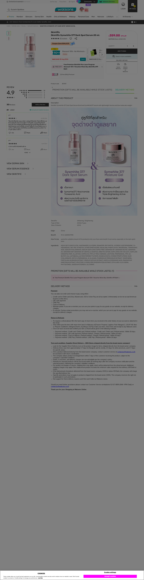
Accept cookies (110, 576)
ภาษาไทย (40, 578)
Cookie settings (110, 572)
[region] (72, 575)
